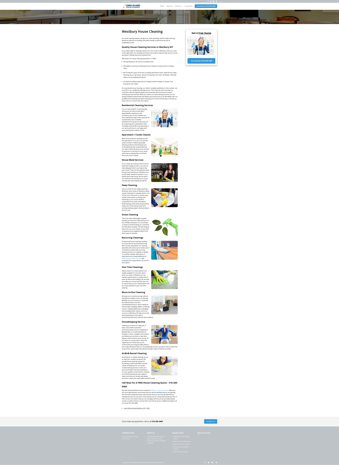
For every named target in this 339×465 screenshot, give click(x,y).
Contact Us (188, 6)
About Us (169, 6)
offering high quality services (131, 258)
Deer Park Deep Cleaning (180, 452)
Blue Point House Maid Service (182, 441)
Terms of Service (158, 462)
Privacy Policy (150, 462)
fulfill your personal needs (159, 390)
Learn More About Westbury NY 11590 (137, 408)
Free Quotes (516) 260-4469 (206, 6)
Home (162, 6)
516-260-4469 (157, 421)
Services (178, 6)
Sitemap (144, 462)
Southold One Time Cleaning (181, 444)
